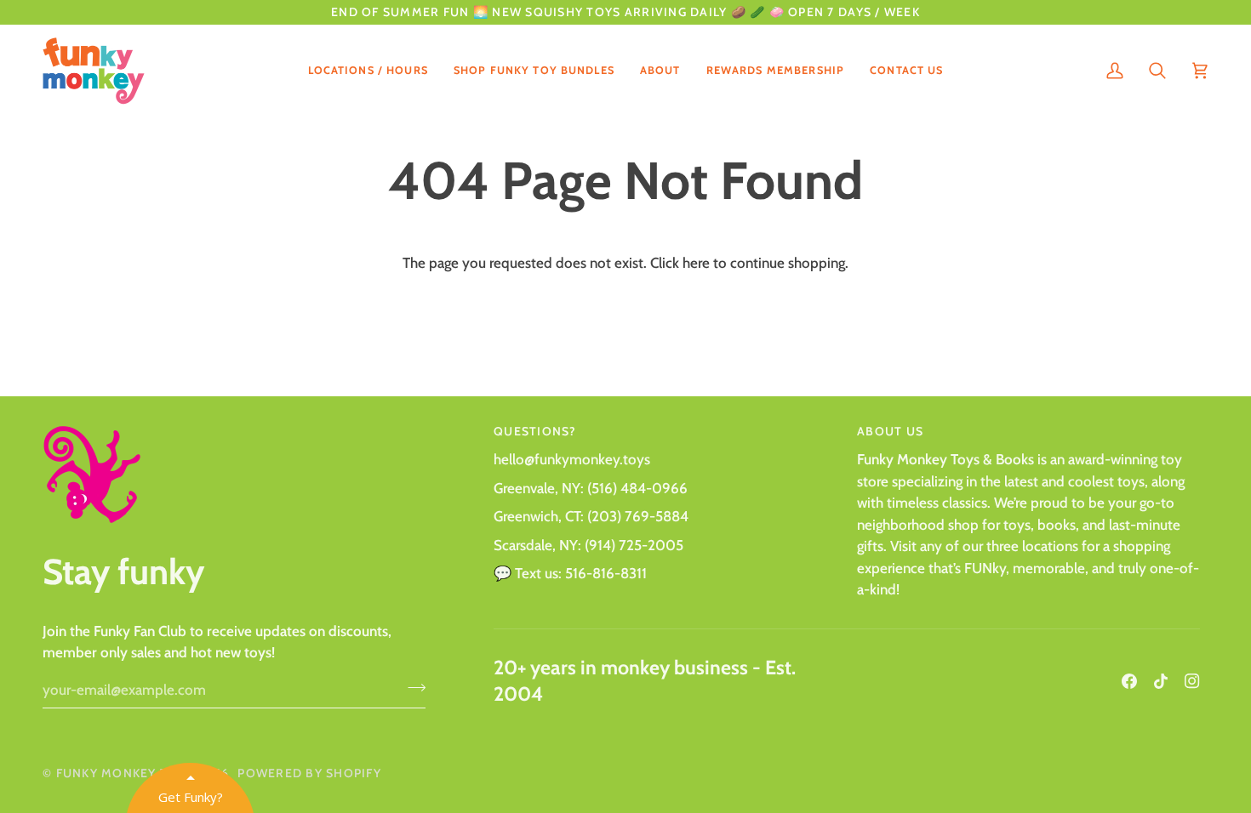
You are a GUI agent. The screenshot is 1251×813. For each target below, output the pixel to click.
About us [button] (890, 431)
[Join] (411, 688)
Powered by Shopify (309, 773)
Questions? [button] (535, 431)
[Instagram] (1192, 681)
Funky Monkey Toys (125, 773)
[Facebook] (1129, 681)
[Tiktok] (1161, 681)
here (696, 262)
